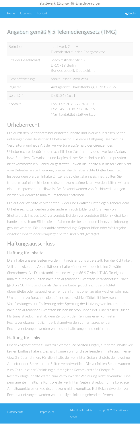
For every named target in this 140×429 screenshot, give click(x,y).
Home (11, 13)
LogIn (132, 13)
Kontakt (42, 13)
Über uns (26, 13)
